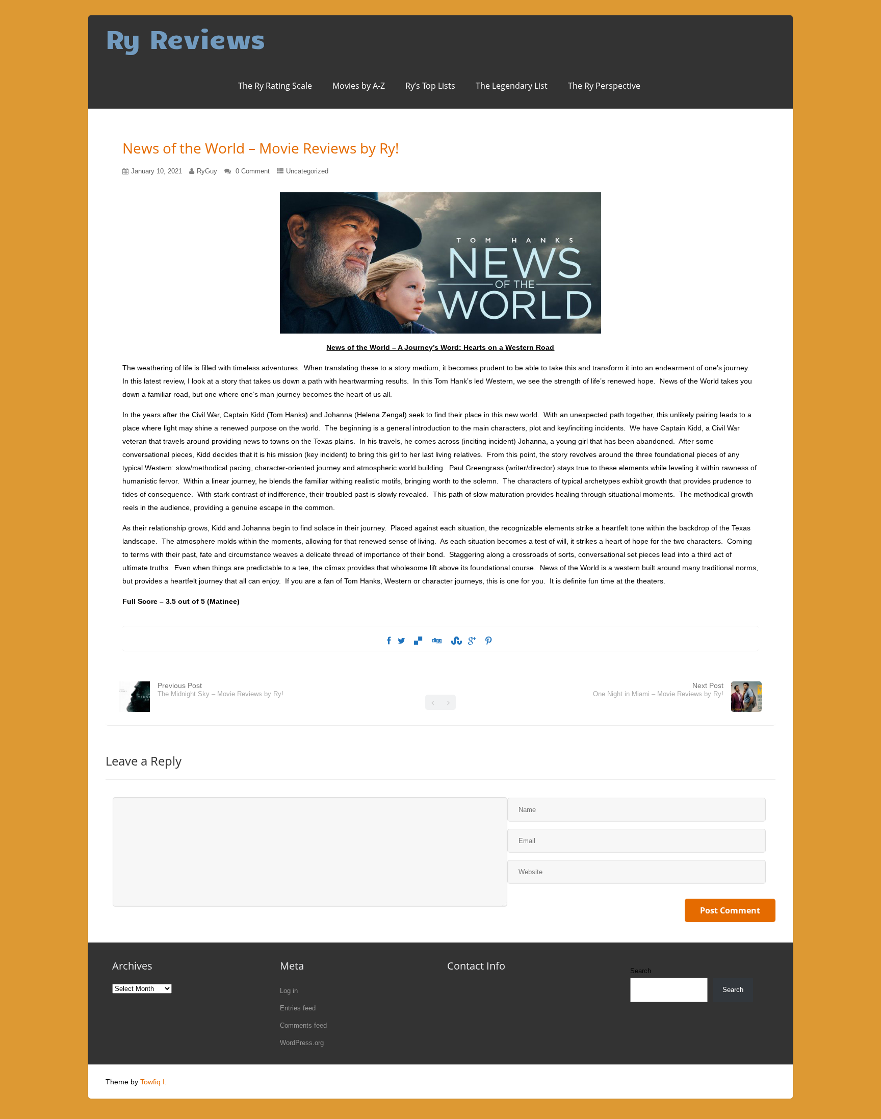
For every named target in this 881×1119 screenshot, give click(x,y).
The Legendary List (512, 85)
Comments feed (303, 1025)
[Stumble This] (455, 641)
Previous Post (220, 689)
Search (640, 971)
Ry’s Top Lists (430, 85)
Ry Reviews (185, 38)
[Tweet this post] (401, 641)
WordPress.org (302, 1043)
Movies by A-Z (358, 85)
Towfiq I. (153, 1082)
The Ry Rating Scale (275, 85)
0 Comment (253, 171)
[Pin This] (488, 641)
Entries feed (298, 1008)
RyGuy (207, 171)
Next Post (658, 689)
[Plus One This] (471, 641)
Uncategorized (307, 171)
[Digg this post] (436, 641)
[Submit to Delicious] (418, 641)
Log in (289, 991)
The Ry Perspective (604, 85)
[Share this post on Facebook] (388, 641)
